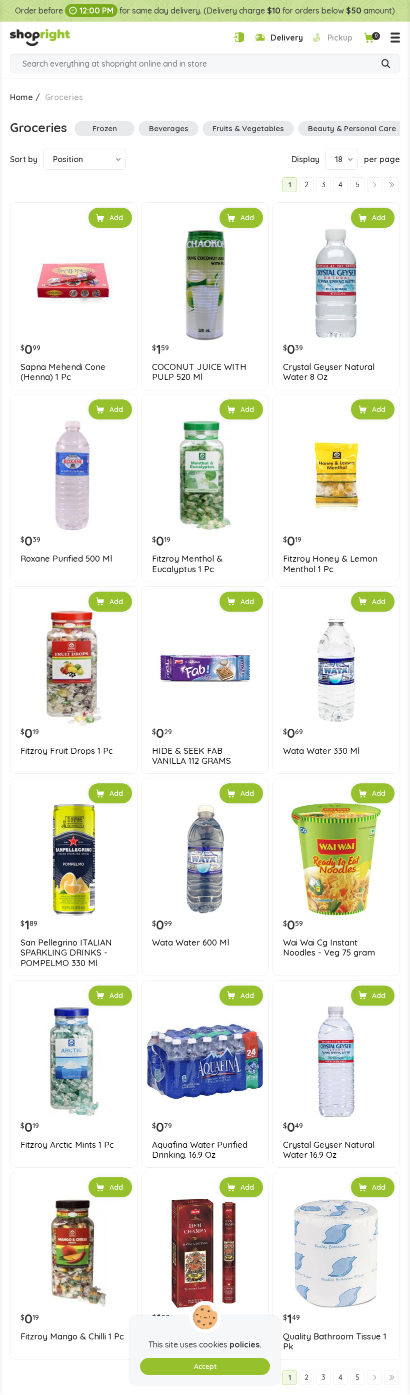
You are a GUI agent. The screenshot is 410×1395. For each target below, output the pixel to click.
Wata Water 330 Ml (321, 751)
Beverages (168, 128)
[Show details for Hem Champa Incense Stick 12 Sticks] (205, 1253)
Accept (205, 1366)
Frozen (104, 128)
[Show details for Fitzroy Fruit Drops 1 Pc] (74, 667)
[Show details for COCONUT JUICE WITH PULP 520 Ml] (205, 283)
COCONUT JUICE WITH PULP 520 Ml (199, 372)
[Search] (386, 64)
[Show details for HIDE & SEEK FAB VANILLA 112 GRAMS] (205, 667)
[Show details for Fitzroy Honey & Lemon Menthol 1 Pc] (336, 475)
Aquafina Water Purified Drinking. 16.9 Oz (200, 1150)
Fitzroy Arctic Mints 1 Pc (67, 1145)
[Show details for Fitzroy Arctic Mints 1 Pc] (74, 1061)
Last (391, 184)
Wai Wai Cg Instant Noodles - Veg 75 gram (329, 948)
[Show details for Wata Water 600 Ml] (205, 859)
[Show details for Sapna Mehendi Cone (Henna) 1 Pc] (74, 283)
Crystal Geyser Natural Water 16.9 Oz (328, 1150)
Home (21, 97)
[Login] (238, 37)
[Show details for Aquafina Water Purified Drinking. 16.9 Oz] (205, 1061)
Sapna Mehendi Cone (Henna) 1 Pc (63, 372)
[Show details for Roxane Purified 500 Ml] (74, 475)
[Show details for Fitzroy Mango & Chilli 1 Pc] (74, 1253)
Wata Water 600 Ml (190, 943)
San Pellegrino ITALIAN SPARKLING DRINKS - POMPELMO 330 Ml (66, 953)
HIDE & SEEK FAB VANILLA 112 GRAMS (191, 756)
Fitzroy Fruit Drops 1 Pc (66, 751)
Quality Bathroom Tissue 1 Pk (334, 1341)
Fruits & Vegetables (248, 128)
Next (374, 184)
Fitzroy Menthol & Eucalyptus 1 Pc (187, 564)
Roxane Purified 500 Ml (66, 559)
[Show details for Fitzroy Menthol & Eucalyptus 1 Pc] (205, 475)
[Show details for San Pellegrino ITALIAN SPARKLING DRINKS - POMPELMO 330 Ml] (74, 859)
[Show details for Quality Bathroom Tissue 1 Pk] (336, 1253)
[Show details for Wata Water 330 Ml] (336, 667)
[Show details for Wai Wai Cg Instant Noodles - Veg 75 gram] (336, 859)
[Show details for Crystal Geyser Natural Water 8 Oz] (336, 283)
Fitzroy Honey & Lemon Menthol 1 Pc (330, 564)
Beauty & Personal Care (352, 128)
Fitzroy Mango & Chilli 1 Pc (72, 1336)
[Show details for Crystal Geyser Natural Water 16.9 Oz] (336, 1061)
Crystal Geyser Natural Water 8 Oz (328, 372)
